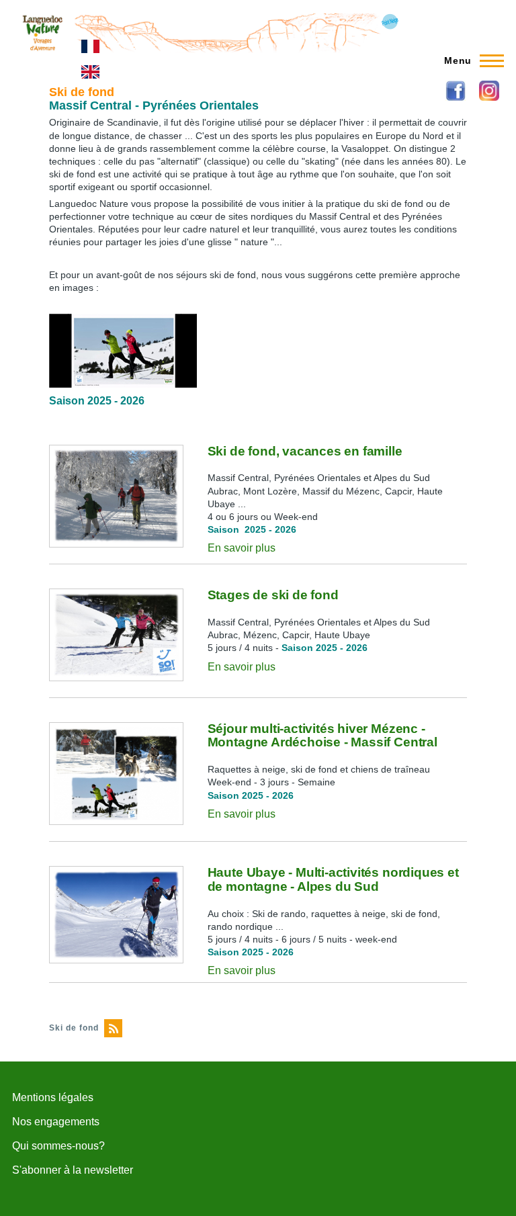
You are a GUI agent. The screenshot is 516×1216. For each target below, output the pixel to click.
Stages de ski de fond (273, 595)
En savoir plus (241, 548)
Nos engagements (55, 1121)
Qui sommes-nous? (58, 1146)
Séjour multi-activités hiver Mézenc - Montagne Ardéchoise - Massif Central (322, 736)
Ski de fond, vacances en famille (305, 451)
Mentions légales (52, 1097)
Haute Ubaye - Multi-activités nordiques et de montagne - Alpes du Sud (333, 879)
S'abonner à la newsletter (72, 1170)
